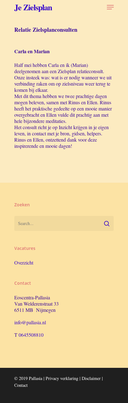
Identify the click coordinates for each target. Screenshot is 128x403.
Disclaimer (91, 378)
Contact (21, 385)
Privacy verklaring (62, 378)
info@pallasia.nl (30, 322)
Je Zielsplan (33, 7)
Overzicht (23, 262)
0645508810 (31, 334)
